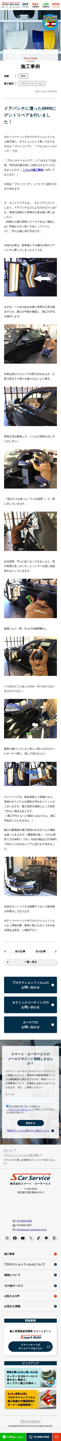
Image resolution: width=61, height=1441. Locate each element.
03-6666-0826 (24, 1220)
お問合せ (46, 5)
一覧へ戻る (30, 961)
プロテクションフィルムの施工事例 (21, 1155)
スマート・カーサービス (10, 5)
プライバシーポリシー (30, 1421)
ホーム (9, 1150)
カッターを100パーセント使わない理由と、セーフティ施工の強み (30, 1378)
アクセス (25, 5)
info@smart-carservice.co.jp (31, 1229)
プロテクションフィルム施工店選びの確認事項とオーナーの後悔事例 (30, 1400)
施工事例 (9, 1253)
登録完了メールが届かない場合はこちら (28, 1130)
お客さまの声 (11, 1296)
